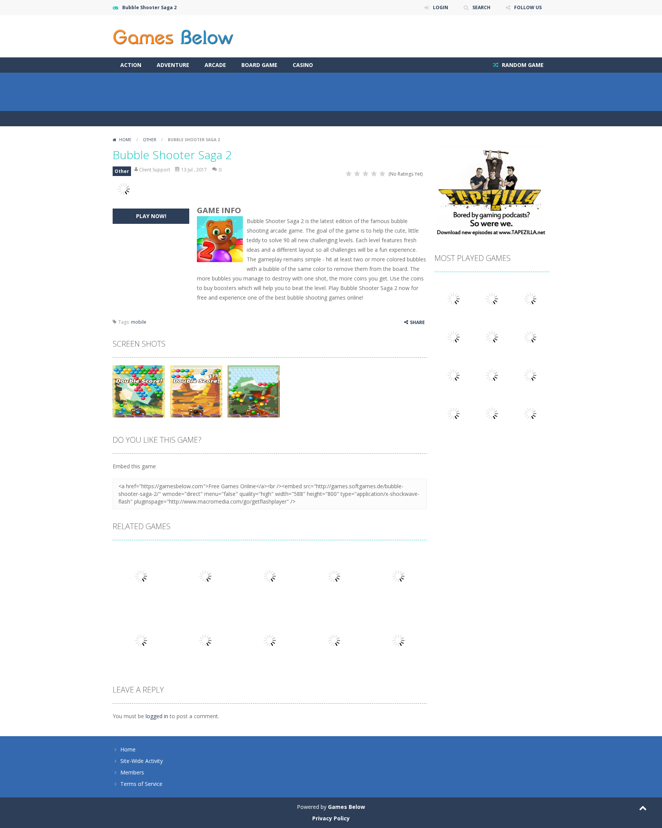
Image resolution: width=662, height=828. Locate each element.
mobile (138, 322)
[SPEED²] (492, 298)
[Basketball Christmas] (530, 374)
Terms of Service (141, 783)
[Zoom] (139, 390)
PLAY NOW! (151, 216)
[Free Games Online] (173, 35)
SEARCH (481, 7)
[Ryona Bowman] (530, 336)
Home (125, 139)
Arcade (215, 64)
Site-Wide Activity (141, 760)
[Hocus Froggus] (492, 374)
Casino (303, 64)
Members (132, 772)
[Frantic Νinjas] (453, 298)
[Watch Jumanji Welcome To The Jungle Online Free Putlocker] (530, 298)
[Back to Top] (643, 809)
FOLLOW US (528, 7)
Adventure (173, 64)
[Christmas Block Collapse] (453, 413)
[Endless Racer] (530, 413)
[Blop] (453, 336)
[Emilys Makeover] (492, 413)
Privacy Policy (331, 818)
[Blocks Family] (453, 374)
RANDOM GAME (522, 64)
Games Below (346, 806)
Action (130, 64)
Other (149, 139)
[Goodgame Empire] (492, 336)
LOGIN (440, 7)
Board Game (259, 64)
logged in (157, 716)
